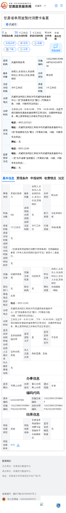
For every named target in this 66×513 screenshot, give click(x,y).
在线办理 (10, 43)
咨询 (25, 43)
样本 (13, 445)
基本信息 (8, 178)
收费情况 (50, 178)
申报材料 (36, 178)
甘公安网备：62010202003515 (21, 499)
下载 (11, 49)
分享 (25, 49)
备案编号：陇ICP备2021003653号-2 (19, 494)
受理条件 (22, 178)
